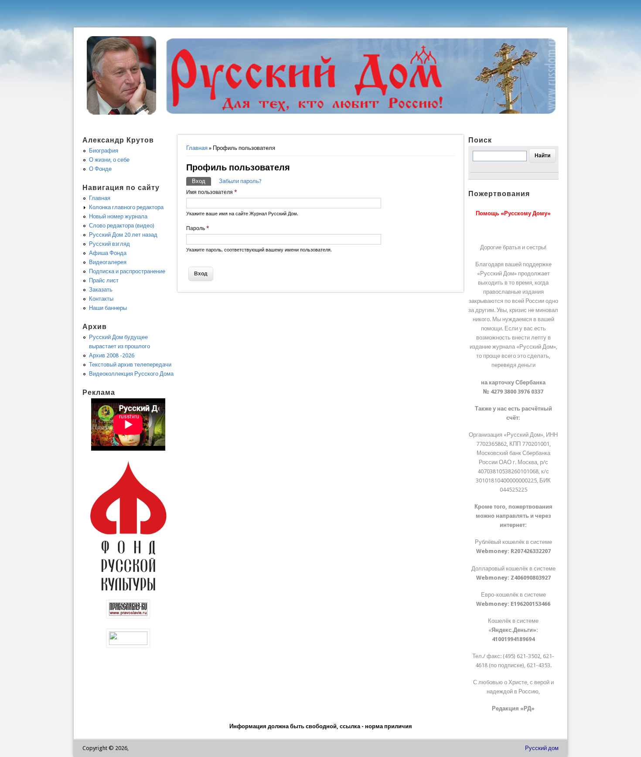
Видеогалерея (107, 262)
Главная (197, 148)
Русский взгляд (109, 244)
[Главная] (122, 112)
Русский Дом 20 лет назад (123, 234)
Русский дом (542, 748)
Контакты (101, 298)
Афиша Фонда (107, 253)
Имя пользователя (211, 192)
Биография (103, 150)
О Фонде (100, 169)
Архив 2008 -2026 (111, 355)
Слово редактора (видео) (121, 225)
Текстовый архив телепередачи (130, 364)
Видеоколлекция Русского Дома (131, 373)
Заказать (101, 289)
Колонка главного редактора (126, 207)
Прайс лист (104, 280)
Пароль (197, 228)
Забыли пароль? (240, 181)
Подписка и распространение (127, 271)
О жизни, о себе (109, 159)
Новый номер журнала (118, 216)
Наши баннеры (108, 308)
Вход (201, 181)
